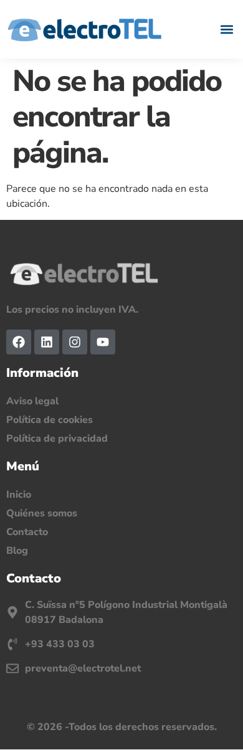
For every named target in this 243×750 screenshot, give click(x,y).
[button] (226, 29)
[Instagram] (74, 342)
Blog (17, 551)
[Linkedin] (46, 342)
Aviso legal (32, 401)
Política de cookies (49, 420)
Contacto (27, 532)
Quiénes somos (41, 513)
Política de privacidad (57, 438)
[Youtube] (102, 342)
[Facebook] (18, 342)
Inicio (18, 494)
